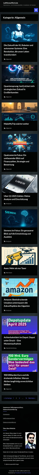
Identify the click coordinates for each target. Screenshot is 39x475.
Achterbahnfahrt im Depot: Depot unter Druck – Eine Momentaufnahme (19, 340)
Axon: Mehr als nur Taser (15, 268)
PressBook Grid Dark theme (23, 472)
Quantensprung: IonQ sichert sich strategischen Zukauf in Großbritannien (19, 89)
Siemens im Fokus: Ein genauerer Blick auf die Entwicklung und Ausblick (19, 233)
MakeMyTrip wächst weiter (16, 123)
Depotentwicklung (11, 348)
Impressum (6, 414)
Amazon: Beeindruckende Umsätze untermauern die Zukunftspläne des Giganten (17, 302)
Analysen (8, 203)
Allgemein (9, 59)
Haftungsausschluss (9, 418)
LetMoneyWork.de (10, 3)
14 (26, 398)
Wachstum (9, 272)
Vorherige (8, 398)
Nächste (31, 398)
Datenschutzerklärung (9, 422)
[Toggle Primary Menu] (36, 10)
